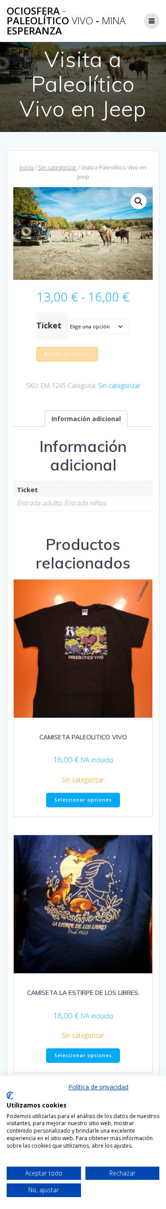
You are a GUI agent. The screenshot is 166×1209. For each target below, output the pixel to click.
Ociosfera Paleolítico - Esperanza (66, 21)
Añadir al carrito (66, 354)
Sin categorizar (57, 167)
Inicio (26, 167)
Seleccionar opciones (83, 800)
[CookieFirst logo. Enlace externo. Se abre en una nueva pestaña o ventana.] (10, 1096)
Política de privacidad (98, 1087)
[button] (139, 201)
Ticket (49, 325)
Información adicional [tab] (86, 418)
